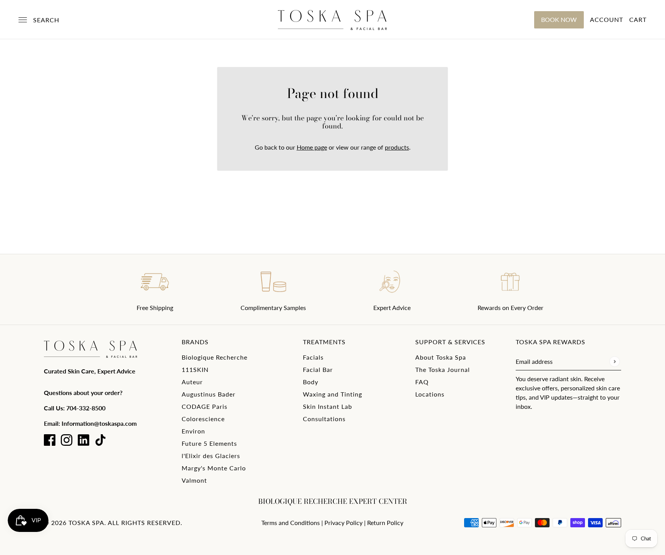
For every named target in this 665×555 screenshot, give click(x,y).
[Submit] (614, 361)
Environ (193, 431)
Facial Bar (318, 369)
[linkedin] (83, 440)
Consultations (324, 418)
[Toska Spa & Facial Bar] (332, 19)
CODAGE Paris (204, 406)
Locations (429, 394)
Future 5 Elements (209, 443)
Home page (312, 147)
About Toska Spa (440, 357)
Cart (638, 19)
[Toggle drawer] (22, 19)
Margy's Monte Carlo (214, 468)
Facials (313, 357)
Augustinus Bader (209, 394)
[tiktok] (100, 440)
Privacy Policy (343, 522)
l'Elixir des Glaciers (211, 455)
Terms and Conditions (290, 522)
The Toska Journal (442, 369)
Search (46, 19)
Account (606, 19)
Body (310, 381)
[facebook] (49, 440)
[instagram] (66, 440)
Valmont (194, 480)
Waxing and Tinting (332, 394)
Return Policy (385, 522)
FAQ (422, 381)
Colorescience (203, 418)
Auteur (192, 381)
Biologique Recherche (214, 357)
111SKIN (195, 369)
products (397, 147)
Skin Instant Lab (327, 406)
